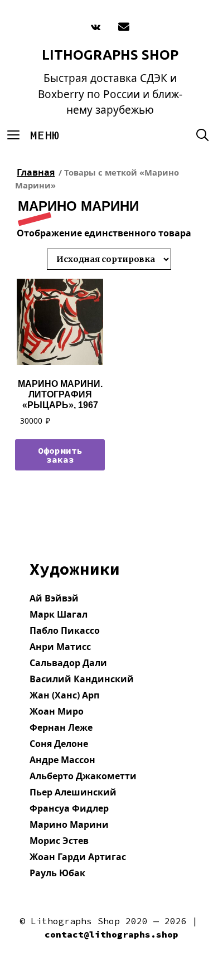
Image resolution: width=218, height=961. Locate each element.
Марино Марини (69, 824)
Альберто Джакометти (83, 776)
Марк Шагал (59, 614)
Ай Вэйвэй (54, 598)
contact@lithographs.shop (111, 934)
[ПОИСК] (202, 135)
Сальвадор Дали (68, 663)
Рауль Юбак (57, 873)
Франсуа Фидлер (69, 808)
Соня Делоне (59, 743)
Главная (36, 172)
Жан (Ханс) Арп (64, 695)
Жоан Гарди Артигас (78, 857)
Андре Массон (62, 760)
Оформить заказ (60, 455)
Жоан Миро (57, 711)
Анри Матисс (60, 646)
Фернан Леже (61, 727)
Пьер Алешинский (73, 792)
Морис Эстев (59, 840)
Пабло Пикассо (65, 630)
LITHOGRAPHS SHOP (110, 54)
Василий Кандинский (82, 679)
